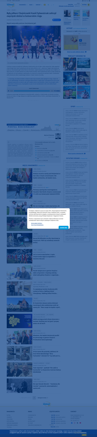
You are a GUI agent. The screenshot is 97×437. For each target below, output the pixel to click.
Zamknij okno (63, 227)
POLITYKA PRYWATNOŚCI (37, 225)
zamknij (84, 435)
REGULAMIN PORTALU (36, 223)
